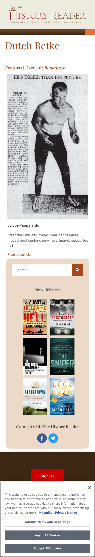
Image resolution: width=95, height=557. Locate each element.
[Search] (77, 270)
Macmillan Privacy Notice (58, 512)
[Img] (30, 317)
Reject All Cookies (47, 535)
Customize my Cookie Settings (47, 522)
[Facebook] (42, 438)
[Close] (89, 488)
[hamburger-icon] (90, 32)
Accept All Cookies (47, 548)
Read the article (19, 254)
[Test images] (47, 146)
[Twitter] (53, 438)
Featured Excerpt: (35, 67)
